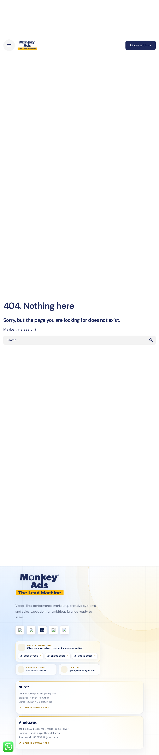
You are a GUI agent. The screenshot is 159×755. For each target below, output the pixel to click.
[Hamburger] (9, 45)
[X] (53, 630)
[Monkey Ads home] (39, 584)
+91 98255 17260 (29, 656)
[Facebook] (19, 630)
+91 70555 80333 (83, 656)
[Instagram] (31, 630)
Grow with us (140, 45)
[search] (151, 340)
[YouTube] (64, 630)
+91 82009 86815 (56, 656)
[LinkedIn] (42, 630)
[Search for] (79, 340)
